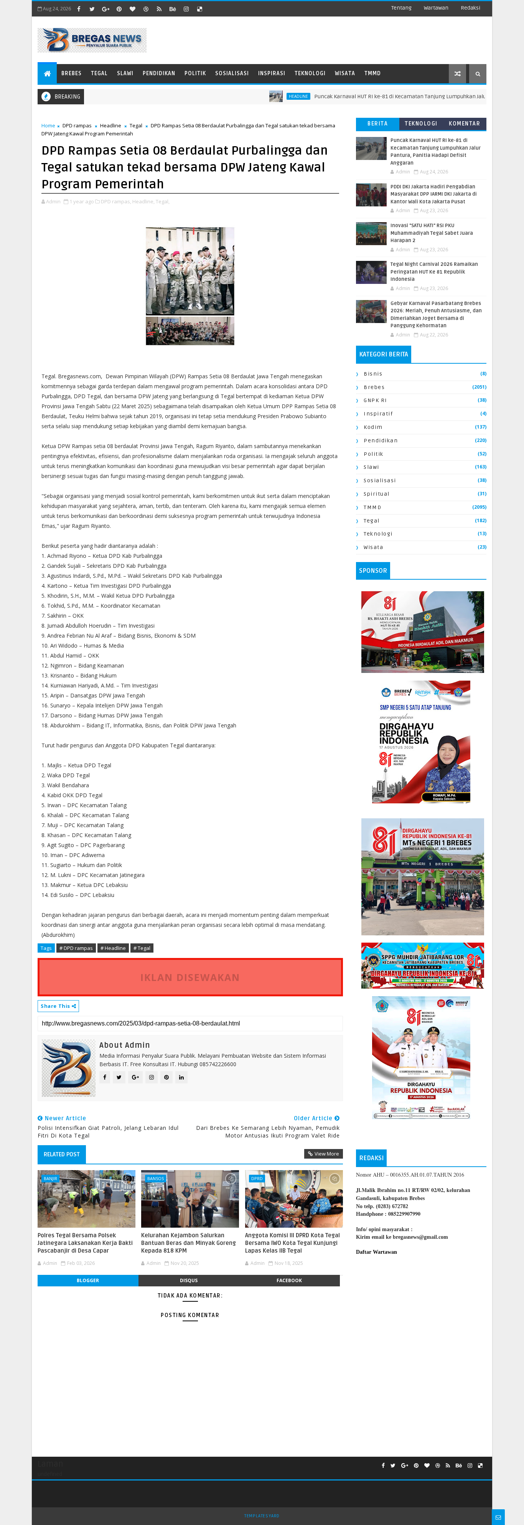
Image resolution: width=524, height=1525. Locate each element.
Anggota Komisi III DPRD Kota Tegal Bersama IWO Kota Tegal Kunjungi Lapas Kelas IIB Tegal (292, 1243)
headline (266, 96)
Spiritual (377, 494)
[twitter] (92, 9)
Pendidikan (159, 73)
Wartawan (436, 8)
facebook (289, 1280)
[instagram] (186, 9)
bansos (155, 1178)
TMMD (372, 73)
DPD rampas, (116, 201)
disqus (189, 1280)
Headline (110, 125)
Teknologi (310, 73)
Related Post (62, 1154)
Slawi (125, 73)
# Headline (113, 948)
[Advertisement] (421, 1324)
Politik (195, 73)
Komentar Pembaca (464, 125)
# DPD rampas (76, 948)
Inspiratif (378, 414)
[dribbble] (146, 9)
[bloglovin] (132, 9)
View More (327, 1153)
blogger (88, 1280)
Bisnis (373, 374)
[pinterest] (119, 9)
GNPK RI (375, 400)
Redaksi (470, 8)
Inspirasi (271, 73)
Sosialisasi (232, 73)
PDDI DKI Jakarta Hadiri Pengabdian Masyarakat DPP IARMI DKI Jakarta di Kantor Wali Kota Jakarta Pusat (434, 194)
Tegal (99, 73)
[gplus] (105, 9)
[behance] (172, 9)
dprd (257, 1178)
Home (48, 125)
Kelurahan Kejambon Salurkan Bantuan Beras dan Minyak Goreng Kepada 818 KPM (188, 1243)
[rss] (159, 9)
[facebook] (78, 9)
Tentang (401, 8)
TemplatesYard (262, 1516)
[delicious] (199, 9)
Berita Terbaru (377, 125)
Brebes (71, 73)
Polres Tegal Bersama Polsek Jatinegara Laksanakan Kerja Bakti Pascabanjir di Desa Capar (85, 1243)
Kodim (373, 427)
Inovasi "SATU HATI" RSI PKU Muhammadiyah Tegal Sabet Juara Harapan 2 (432, 233)
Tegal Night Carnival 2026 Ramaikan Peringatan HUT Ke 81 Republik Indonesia (434, 271)
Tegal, (163, 201)
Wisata (345, 73)
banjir (50, 1178)
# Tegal (141, 948)
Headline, (143, 201)
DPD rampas (77, 125)
